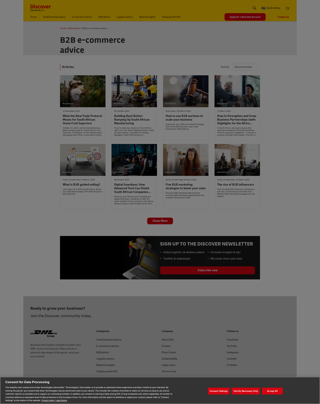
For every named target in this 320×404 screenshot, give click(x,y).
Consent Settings (219, 391)
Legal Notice (61, 400)
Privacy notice (48, 400)
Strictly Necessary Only (246, 391)
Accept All (272, 391)
